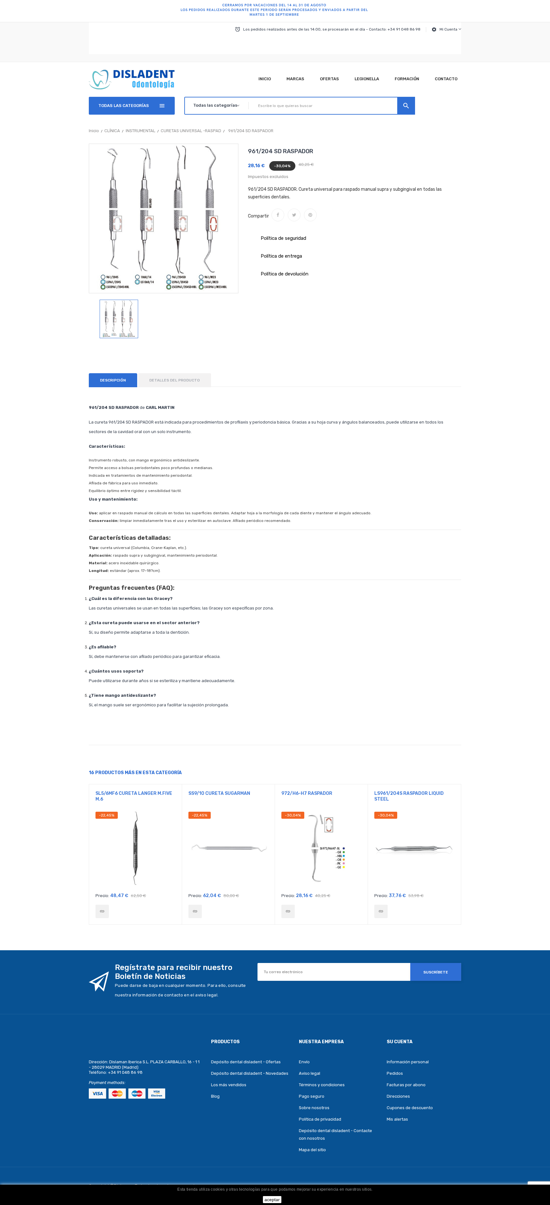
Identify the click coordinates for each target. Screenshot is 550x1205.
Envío (304, 1061)
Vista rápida (135, 850)
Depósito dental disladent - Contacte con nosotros (335, 1134)
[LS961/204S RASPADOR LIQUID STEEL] (381, 911)
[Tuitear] (294, 215)
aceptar (272, 1199)
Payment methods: (107, 1082)
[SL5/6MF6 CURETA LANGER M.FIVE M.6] (102, 911)
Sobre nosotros (314, 1107)
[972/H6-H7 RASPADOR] (288, 911)
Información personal (408, 1061)
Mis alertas (397, 1119)
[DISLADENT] (275, 11)
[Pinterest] (310, 215)
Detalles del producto (174, 380)
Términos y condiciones (322, 1084)
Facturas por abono (406, 1084)
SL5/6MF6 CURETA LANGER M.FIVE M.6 (133, 796)
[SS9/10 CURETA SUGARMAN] (195, 911)
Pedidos (395, 1073)
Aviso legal (309, 1073)
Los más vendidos (228, 1084)
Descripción (113, 380)
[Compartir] (277, 215)
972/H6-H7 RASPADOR (306, 793)
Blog (215, 1096)
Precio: (102, 895)
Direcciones (398, 1096)
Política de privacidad (320, 1119)
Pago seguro (311, 1096)
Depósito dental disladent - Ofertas (246, 1061)
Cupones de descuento (410, 1107)
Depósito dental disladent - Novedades (249, 1073)
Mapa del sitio (312, 1149)
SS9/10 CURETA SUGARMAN (219, 793)
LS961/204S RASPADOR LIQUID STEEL (409, 796)
